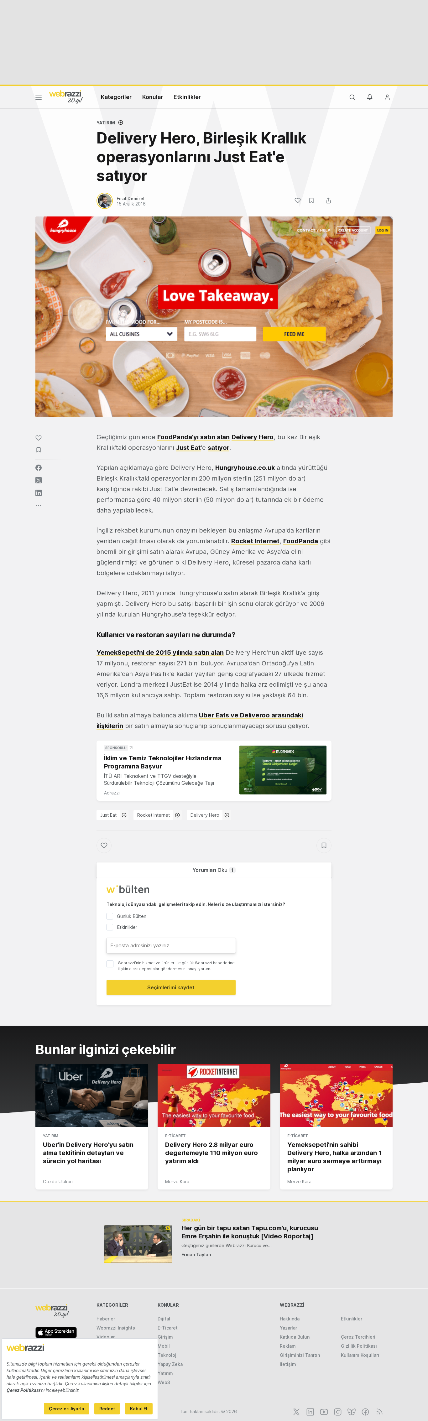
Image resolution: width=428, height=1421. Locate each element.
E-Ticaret (175, 1135)
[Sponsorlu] (282, 770)
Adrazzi (112, 792)
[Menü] (38, 99)
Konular (152, 97)
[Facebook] (364, 1411)
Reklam (288, 1346)
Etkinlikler (187, 97)
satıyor (218, 447)
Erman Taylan (196, 1254)
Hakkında (290, 1318)
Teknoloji (168, 1355)
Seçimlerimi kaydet (171, 987)
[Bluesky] (351, 1411)
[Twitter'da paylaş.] (38, 480)
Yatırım (106, 122)
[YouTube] (323, 1411)
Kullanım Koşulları (360, 1355)
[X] (296, 1411)
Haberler (106, 1318)
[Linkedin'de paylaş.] (38, 493)
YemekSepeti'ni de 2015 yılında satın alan (160, 652)
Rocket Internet (255, 541)
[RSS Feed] (378, 1411)
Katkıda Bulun (295, 1337)
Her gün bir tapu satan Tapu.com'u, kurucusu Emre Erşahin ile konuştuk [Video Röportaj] (249, 1232)
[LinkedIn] (309, 1411)
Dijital (164, 1318)
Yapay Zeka (170, 1364)
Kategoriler (116, 97)
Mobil (164, 1346)
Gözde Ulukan (58, 1181)
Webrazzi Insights (116, 1327)
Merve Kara (177, 1181)
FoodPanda (300, 541)
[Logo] (66, 97)
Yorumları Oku (212, 870)
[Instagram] (337, 1411)
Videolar (106, 1337)
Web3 (164, 1382)
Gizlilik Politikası (359, 1346)
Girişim (165, 1337)
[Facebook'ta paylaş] (38, 468)
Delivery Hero (253, 437)
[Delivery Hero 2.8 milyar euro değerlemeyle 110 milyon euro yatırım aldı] (214, 1095)
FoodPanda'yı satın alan (193, 437)
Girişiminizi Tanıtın (300, 1355)
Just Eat (188, 447)
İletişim (288, 1364)
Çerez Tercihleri (358, 1337)
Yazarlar (288, 1327)
